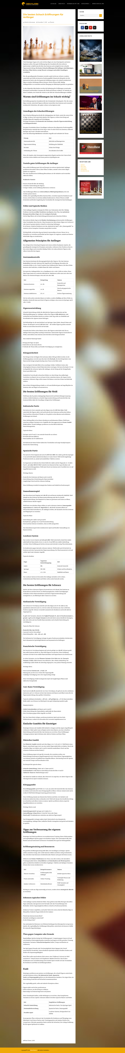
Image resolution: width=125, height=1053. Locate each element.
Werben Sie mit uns (73, 3)
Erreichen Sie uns (98, 3)
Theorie (52, 22)
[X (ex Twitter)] (94, 27)
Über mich (61, 3)
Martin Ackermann (30, 22)
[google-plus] (98, 27)
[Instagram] (86, 27)
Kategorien (85, 3)
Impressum (83, 168)
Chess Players (33, 1050)
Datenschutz (84, 169)
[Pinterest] (90, 27)
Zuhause (53, 3)
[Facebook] (82, 27)
